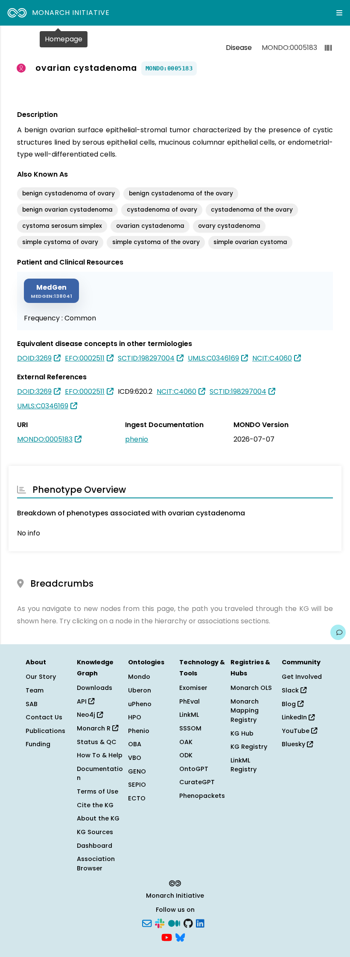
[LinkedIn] (200, 922)
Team (35, 690)
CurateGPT (197, 782)
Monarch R (94, 728)
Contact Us (44, 717)
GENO (137, 771)
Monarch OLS (251, 688)
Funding (38, 744)
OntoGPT (193, 769)
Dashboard (94, 845)
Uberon (139, 690)
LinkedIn (295, 717)
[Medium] (174, 922)
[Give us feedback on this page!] (338, 632)
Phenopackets (202, 795)
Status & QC (97, 742)
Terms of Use (97, 791)
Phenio (138, 731)
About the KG (98, 818)
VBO (134, 757)
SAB (32, 704)
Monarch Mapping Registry (244, 710)
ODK (185, 755)
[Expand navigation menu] (339, 12)
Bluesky (294, 744)
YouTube (296, 731)
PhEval (189, 701)
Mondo (139, 676)
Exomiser (193, 688)
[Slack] (159, 922)
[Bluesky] (180, 937)
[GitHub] (188, 922)
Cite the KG (95, 805)
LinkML (189, 714)
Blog (290, 704)
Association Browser (96, 864)
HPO (134, 717)
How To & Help (99, 755)
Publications (45, 731)
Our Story (41, 676)
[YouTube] (166, 937)
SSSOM (190, 728)
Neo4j (87, 714)
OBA (134, 744)
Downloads (94, 688)
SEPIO (137, 784)
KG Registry (248, 746)
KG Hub (242, 733)
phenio (136, 439)
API (82, 701)
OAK (185, 742)
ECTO (137, 798)
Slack (291, 690)
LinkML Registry (243, 765)
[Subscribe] (147, 922)
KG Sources (95, 832)
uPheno (140, 704)
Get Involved (302, 676)
